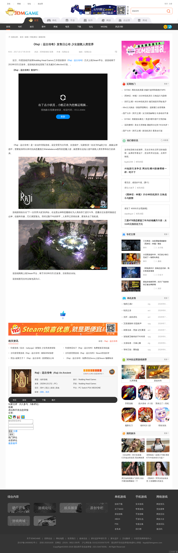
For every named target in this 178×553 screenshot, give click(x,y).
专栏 (20, 27)
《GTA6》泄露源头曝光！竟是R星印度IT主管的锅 (144, 119)
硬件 (44, 27)
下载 (79, 27)
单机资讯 (33, 37)
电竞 (67, 27)
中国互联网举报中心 (142, 538)
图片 (53, 400)
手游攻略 (139, 514)
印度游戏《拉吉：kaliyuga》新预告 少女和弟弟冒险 (33, 348)
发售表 (118, 529)
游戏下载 (119, 504)
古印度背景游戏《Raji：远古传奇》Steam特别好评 (87, 353)
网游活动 (160, 514)
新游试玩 (160, 524)
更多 (166, 84)
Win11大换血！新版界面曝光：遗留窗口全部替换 (144, 107)
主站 (8, 4)
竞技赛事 (160, 509)
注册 (170, 4)
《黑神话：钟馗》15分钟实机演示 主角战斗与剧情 (145, 96)
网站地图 (60, 538)
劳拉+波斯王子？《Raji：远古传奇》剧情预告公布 (32, 358)
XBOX (117, 519)
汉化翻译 (126, 538)
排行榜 (138, 529)
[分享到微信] (10, 417)
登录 (166, 4)
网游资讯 (160, 504)
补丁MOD (119, 509)
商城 (19, 4)
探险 (42, 392)
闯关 (47, 392)
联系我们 (72, 538)
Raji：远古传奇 (75, 60)
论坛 (29, 4)
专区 (14, 400)
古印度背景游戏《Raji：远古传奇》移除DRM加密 (32, 353)
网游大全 (160, 519)
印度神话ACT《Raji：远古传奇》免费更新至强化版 (87, 348)
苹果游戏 (139, 509)
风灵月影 (119, 27)
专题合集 (139, 524)
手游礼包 (139, 519)
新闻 (8, 27)
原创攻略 (119, 514)
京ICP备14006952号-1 (27, 542)
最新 (10, 443)
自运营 (40, 4)
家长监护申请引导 (99, 538)
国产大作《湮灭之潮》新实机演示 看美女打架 (142, 131)
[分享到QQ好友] (14, 417)
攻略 (34, 400)
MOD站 (104, 27)
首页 (21, 37)
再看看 (165, 140)
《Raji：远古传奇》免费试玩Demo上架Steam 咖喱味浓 (89, 358)
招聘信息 (48, 538)
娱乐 (32, 27)
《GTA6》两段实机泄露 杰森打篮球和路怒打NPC (144, 90)
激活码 (159, 529)
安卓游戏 (139, 504)
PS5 (116, 524)
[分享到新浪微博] (18, 417)
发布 (11, 434)
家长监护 (114, 538)
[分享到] (23, 417)
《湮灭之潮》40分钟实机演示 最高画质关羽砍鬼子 (145, 101)
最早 (15, 443)
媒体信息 (83, 538)
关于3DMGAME (33, 538)
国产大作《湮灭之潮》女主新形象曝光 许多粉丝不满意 (145, 114)
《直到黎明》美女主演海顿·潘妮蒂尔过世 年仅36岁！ (146, 125)
